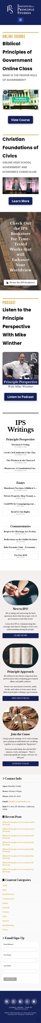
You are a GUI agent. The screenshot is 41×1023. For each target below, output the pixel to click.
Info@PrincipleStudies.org (19, 802)
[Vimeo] (21, 1002)
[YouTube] (14, 1002)
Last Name (7, 966)
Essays (5, 903)
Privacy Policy (21, 1009)
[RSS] (34, 1002)
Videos (5, 930)
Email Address (8, 944)
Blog (4, 890)
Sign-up (28, 1007)
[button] (20, 19)
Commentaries (9, 899)
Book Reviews (8, 894)
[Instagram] (27, 1002)
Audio (5, 885)
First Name (7, 955)
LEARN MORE (20, 635)
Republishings (8, 925)
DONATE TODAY (20, 763)
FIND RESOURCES (20, 698)
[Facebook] (7, 1002)
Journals (6, 908)
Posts (5, 916)
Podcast (6, 912)
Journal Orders (16, 1007)
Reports (6, 921)
